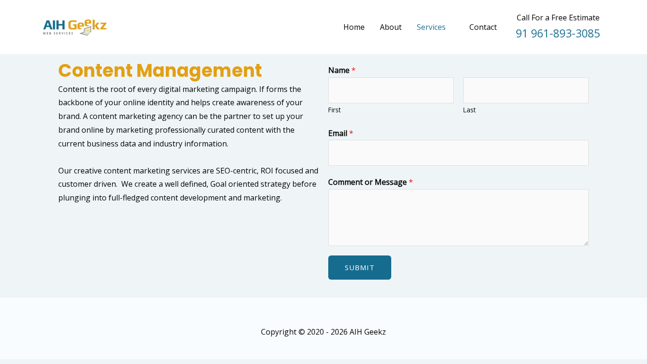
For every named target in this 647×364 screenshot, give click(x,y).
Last (469, 109)
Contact (483, 27)
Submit (360, 267)
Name (342, 70)
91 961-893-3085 (558, 33)
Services (431, 27)
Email (340, 133)
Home (354, 27)
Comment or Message (370, 182)
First (334, 109)
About (391, 27)
